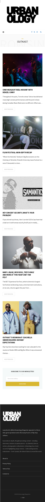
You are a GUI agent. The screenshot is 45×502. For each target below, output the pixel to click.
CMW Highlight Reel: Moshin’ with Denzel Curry (18, 91)
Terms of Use (6, 469)
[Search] (41, 32)
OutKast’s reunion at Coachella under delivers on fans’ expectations (17, 340)
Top (23, 497)
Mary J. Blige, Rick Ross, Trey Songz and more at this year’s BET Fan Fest (18, 275)
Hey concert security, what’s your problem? (18, 213)
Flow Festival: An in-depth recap (17, 152)
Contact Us (6, 474)
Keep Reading (8, 109)
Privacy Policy (7, 463)
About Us (5, 458)
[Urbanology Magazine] (23, 14)
